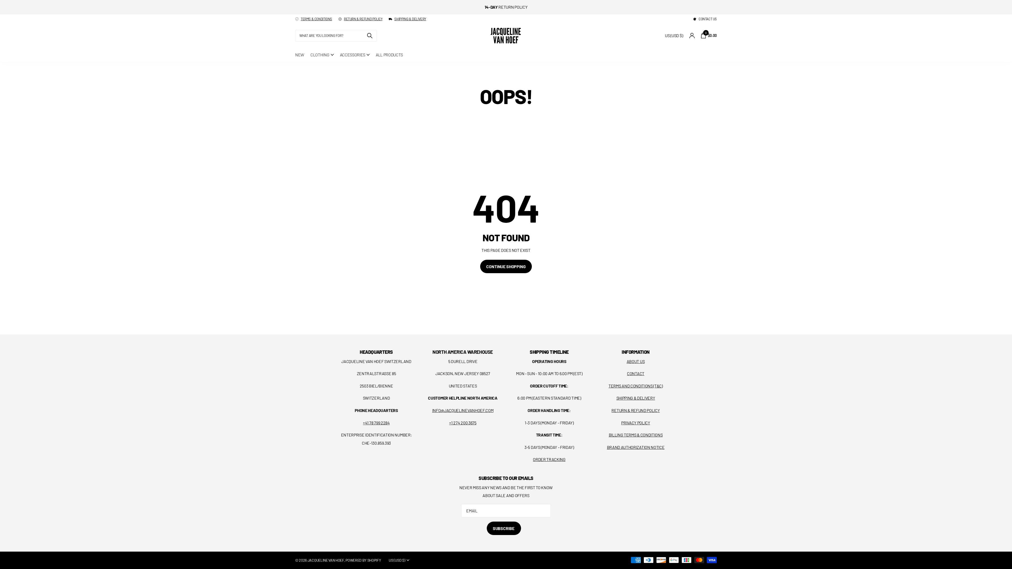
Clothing (319, 54)
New (299, 54)
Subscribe (504, 528)
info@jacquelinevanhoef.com (463, 410)
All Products (389, 54)
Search (369, 36)
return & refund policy (363, 19)
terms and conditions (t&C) (636, 385)
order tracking (549, 459)
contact (635, 373)
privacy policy (635, 422)
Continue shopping (506, 266)
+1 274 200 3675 (462, 422)
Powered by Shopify (363, 560)
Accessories (352, 54)
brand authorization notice (636, 447)
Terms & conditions (316, 19)
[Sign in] (692, 36)
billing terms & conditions (636, 434)
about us (636, 361)
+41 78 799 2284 (376, 422)
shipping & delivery (410, 19)
